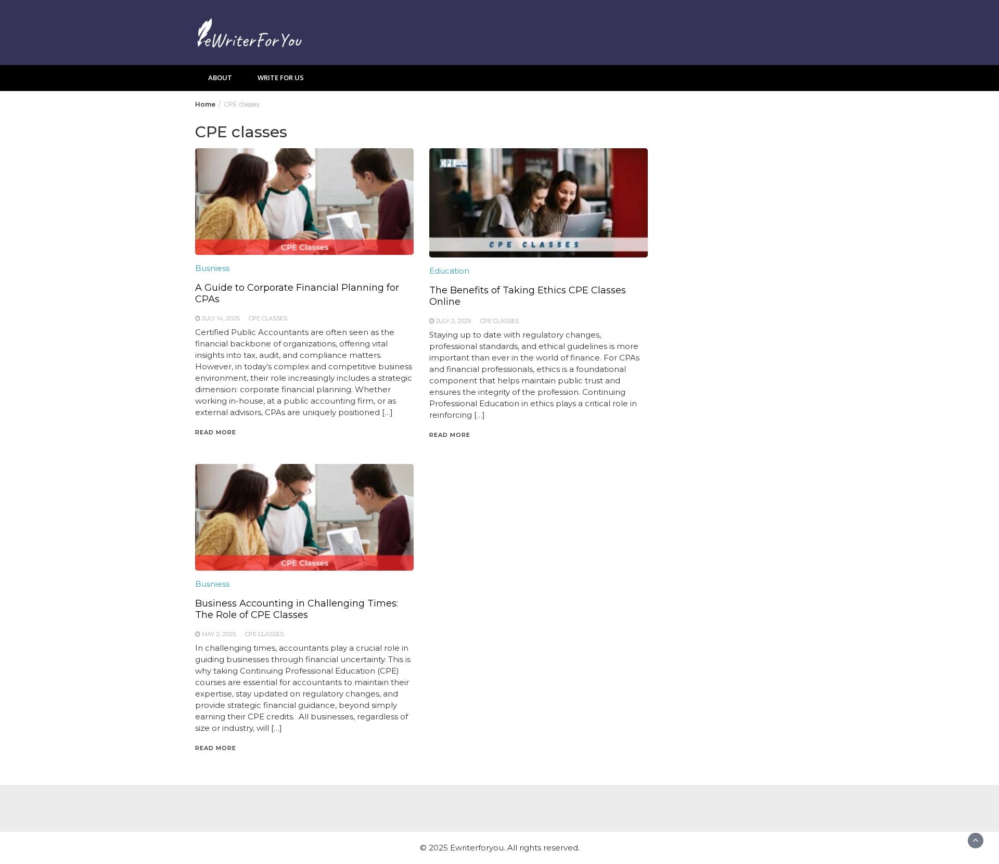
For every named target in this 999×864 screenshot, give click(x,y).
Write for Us (281, 77)
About (220, 77)
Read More (215, 432)
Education (449, 271)
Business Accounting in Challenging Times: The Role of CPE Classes (296, 609)
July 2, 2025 (453, 321)
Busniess (212, 268)
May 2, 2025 (219, 634)
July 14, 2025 (220, 318)
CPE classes (268, 318)
